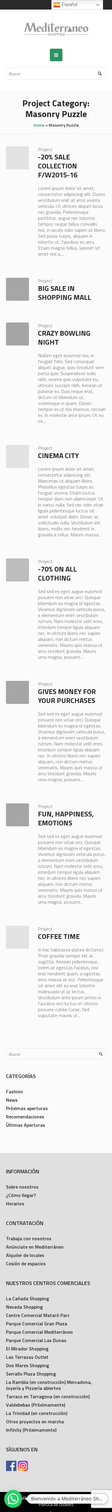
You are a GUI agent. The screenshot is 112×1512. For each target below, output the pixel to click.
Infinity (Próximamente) (31, 1429)
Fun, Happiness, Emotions (66, 818)
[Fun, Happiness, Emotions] (17, 814)
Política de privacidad (38, 1498)
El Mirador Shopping (27, 1348)
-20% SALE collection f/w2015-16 (57, 165)
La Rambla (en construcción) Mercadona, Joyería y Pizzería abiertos (49, 1385)
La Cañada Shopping (27, 1298)
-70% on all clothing (57, 573)
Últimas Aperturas (25, 1125)
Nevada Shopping (24, 1306)
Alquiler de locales (25, 1255)
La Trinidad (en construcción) (36, 1413)
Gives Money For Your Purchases (67, 696)
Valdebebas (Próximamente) (35, 1404)
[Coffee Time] (17, 937)
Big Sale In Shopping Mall (64, 293)
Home (39, 125)
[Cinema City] (17, 456)
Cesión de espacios (26, 1263)
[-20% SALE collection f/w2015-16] (17, 157)
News (12, 1099)
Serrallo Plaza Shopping (31, 1373)
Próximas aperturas (27, 1108)
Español (68, 4)
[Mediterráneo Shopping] (56, 29)
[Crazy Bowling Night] (17, 334)
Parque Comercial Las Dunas (36, 1340)
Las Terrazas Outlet (27, 1357)
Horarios (15, 1203)
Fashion (14, 1091)
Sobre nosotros (22, 1186)
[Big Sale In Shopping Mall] (17, 289)
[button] (13, 1499)
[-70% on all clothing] (17, 569)
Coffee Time (59, 936)
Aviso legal (76, 1498)
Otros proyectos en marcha (35, 1421)
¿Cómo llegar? (21, 1195)
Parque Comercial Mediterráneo (39, 1332)
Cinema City (58, 455)
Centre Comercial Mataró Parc (38, 1315)
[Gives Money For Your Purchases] (17, 692)
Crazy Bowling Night (64, 337)
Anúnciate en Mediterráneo (35, 1246)
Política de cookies (56, 1505)
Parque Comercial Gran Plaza (36, 1323)
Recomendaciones (25, 1116)
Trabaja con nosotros (28, 1238)
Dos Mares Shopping (27, 1365)
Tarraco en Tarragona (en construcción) (48, 1396)
